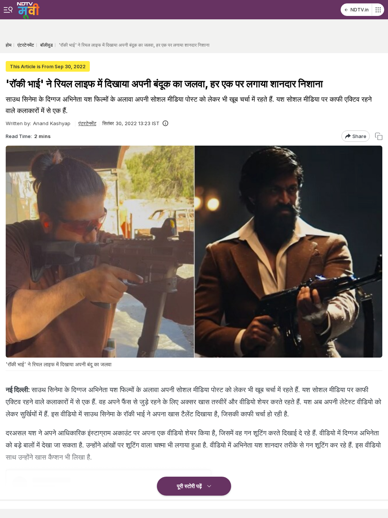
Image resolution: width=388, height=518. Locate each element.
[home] (28, 9)
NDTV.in (359, 10)
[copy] (378, 136)
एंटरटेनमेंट (87, 123)
